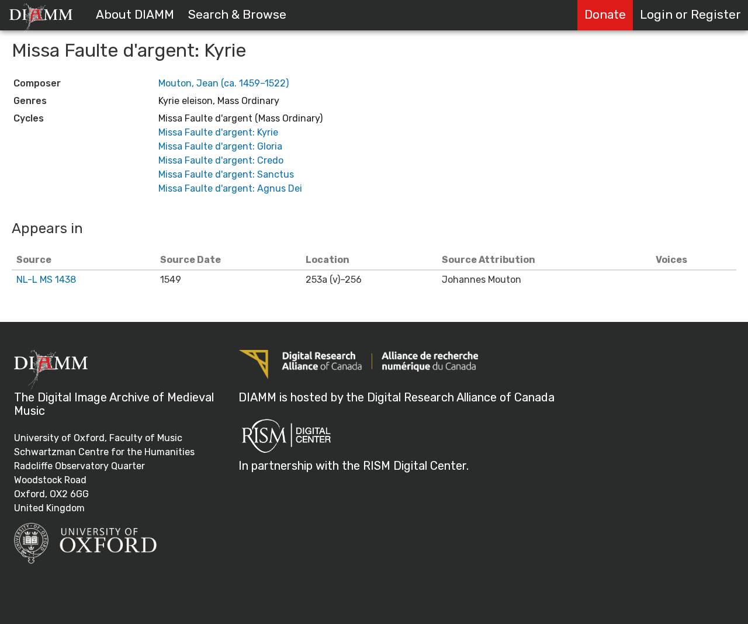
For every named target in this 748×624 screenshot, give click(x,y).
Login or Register (690, 15)
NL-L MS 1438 (46, 279)
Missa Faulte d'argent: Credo (220, 160)
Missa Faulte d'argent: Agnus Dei (230, 188)
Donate (605, 15)
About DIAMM (135, 15)
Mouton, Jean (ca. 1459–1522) (223, 83)
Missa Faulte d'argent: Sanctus (226, 174)
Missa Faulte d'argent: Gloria (220, 146)
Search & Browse (237, 15)
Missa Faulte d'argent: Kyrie (218, 132)
